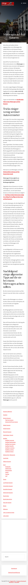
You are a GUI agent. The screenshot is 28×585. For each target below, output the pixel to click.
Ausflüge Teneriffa (9, 446)
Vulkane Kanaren (7, 461)
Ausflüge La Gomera (9, 447)
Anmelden (16, 582)
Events (4, 479)
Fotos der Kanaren (7, 502)
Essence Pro (13, 581)
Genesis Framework (21, 581)
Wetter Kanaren (6, 425)
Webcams (5, 509)
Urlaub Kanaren (6, 428)
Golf (6, 476)
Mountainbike (8, 470)
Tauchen (7, 474)
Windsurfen (8, 466)
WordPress (11, 582)
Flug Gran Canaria (9, 420)
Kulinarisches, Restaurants (9, 455)
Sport (4, 464)
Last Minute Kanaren (8, 482)
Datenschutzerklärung (14, 572)
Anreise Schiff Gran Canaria (11, 422)
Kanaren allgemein (7, 411)
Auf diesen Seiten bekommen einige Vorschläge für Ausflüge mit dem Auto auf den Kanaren (13, 197)
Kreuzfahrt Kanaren (7, 489)
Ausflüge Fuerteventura (10, 442)
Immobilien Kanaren (8, 486)
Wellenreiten (8, 468)
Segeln (6, 472)
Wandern (5, 414)
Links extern (6, 515)
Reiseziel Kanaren (7, 431)
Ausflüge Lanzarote (9, 440)
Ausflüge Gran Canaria (10, 444)
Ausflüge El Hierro (9, 451)
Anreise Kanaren (7, 418)
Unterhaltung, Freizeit (8, 435)
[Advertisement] (14, 19)
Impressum (14, 568)
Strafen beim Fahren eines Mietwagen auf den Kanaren (13, 102)
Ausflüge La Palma (9, 449)
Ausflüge (5, 438)
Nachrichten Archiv (7, 499)
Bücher (4, 506)
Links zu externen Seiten (8, 512)
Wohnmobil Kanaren (8, 492)
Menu (24, 3)
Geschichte (5, 458)
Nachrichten (6, 496)
